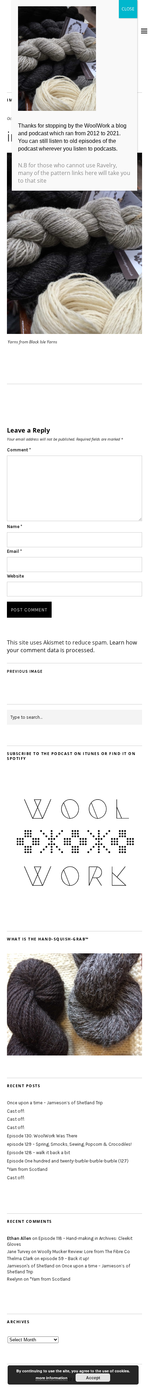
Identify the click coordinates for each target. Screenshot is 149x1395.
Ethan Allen (19, 1238)
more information (52, 1377)
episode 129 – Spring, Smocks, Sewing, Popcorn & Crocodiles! (69, 1144)
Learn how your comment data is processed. (72, 646)
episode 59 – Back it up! (65, 1258)
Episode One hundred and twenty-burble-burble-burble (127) (68, 1161)
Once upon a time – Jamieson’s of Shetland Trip (55, 1102)
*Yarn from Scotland (27, 1169)
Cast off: (16, 1111)
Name (14, 526)
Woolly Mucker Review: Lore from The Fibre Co (83, 1251)
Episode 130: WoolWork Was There (42, 1135)
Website (15, 576)
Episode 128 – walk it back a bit (38, 1152)
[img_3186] (74, 332)
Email (14, 551)
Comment (19, 449)
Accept (93, 1377)
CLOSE (128, 9)
